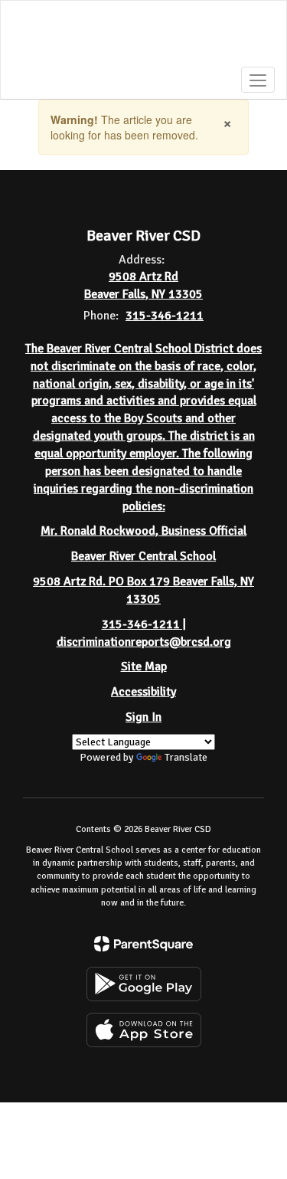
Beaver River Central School (143, 556)
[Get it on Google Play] (143, 984)
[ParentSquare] (143, 943)
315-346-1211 (165, 315)
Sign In (143, 717)
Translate (186, 757)
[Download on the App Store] (143, 1030)
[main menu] (258, 80)
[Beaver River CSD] (143, 38)
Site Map (144, 666)
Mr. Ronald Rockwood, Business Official (143, 531)
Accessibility (143, 691)
